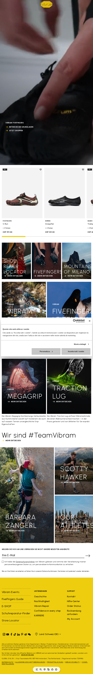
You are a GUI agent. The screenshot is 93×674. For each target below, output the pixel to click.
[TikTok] (14, 634)
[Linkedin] (18, 634)
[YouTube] (7, 634)
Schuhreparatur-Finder (16, 613)
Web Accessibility (72, 662)
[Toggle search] (40, 669)
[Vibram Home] (46, 4)
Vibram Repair (41, 606)
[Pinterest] (22, 634)
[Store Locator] (44, 669)
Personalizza (45, 351)
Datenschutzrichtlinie (25, 562)
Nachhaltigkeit (42, 601)
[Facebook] (11, 634)
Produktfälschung (55, 662)
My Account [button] (73, 619)
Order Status (74, 606)
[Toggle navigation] (36, 669)
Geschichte (40, 596)
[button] (47, 634)
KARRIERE (39, 615)
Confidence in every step (47, 610)
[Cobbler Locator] (48, 669)
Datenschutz (7, 662)
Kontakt (71, 596)
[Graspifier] (64, 193)
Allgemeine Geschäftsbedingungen (30, 662)
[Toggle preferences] (56, 669)
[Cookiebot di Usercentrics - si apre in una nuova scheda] (75, 321)
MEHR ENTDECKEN (27, 655)
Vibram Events (10, 592)
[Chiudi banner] (89, 321)
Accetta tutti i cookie (76, 351)
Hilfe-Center (73, 601)
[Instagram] (4, 634)
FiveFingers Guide (13, 599)
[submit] (87, 556)
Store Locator (10, 620)
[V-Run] (22, 193)
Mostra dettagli (80, 344)
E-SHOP (6, 606)
